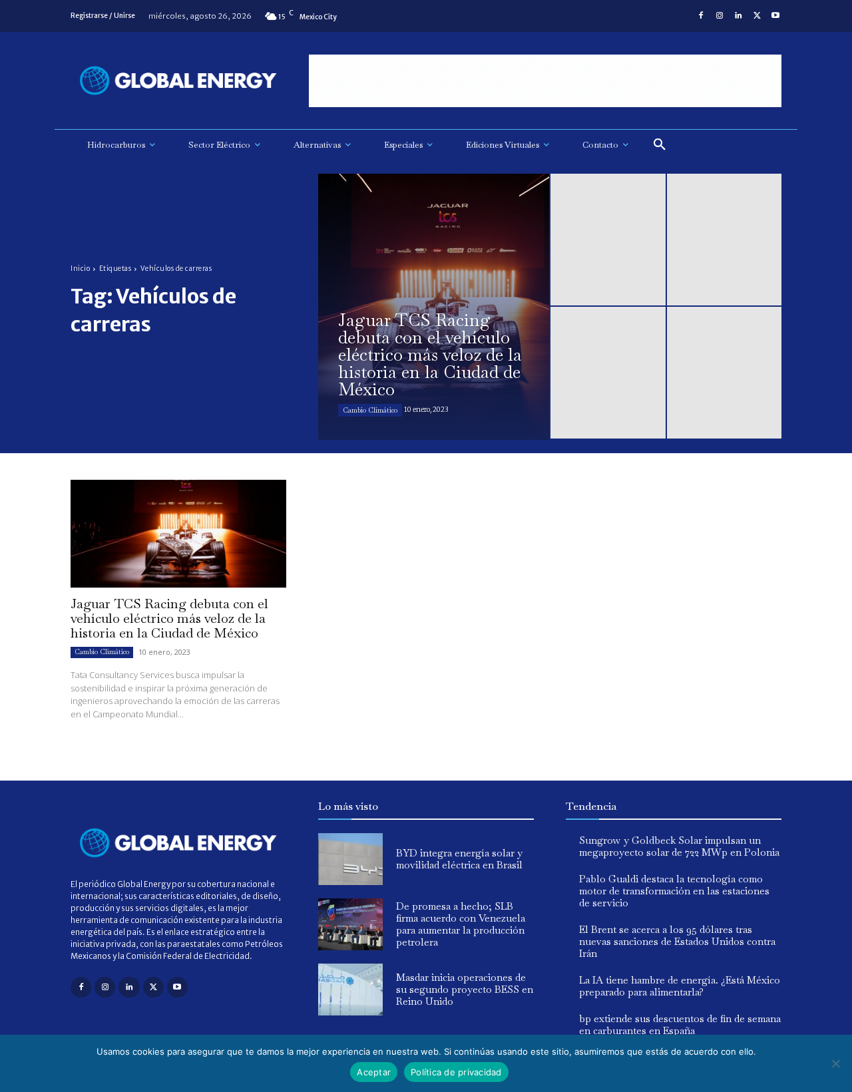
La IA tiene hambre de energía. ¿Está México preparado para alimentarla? (679, 986)
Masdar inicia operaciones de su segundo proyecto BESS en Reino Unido (464, 989)
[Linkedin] (738, 16)
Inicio (80, 268)
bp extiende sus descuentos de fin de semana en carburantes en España (680, 1024)
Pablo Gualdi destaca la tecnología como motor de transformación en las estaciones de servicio (674, 890)
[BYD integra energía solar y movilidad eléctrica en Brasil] (350, 859)
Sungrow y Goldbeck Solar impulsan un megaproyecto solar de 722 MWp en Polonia (679, 846)
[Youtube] (775, 16)
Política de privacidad (456, 1072)
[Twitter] (757, 16)
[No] (835, 1063)
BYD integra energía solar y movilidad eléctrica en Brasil (459, 858)
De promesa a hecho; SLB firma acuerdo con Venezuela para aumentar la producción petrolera (460, 924)
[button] (659, 145)
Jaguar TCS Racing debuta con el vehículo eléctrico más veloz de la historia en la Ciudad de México (169, 618)
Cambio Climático (370, 410)
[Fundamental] (545, 81)
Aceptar (374, 1072)
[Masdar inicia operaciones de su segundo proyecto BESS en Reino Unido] (350, 989)
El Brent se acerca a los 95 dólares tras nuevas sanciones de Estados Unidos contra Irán (677, 941)
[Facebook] (701, 16)
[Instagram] (720, 16)
